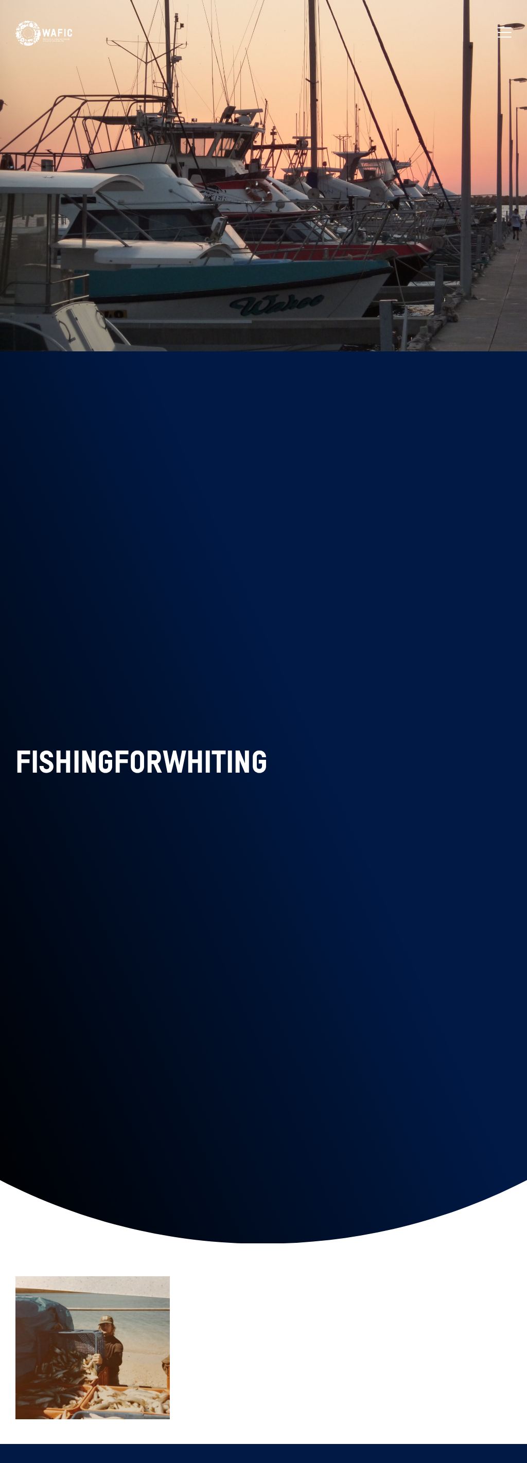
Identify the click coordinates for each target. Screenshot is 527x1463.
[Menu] (505, 33)
